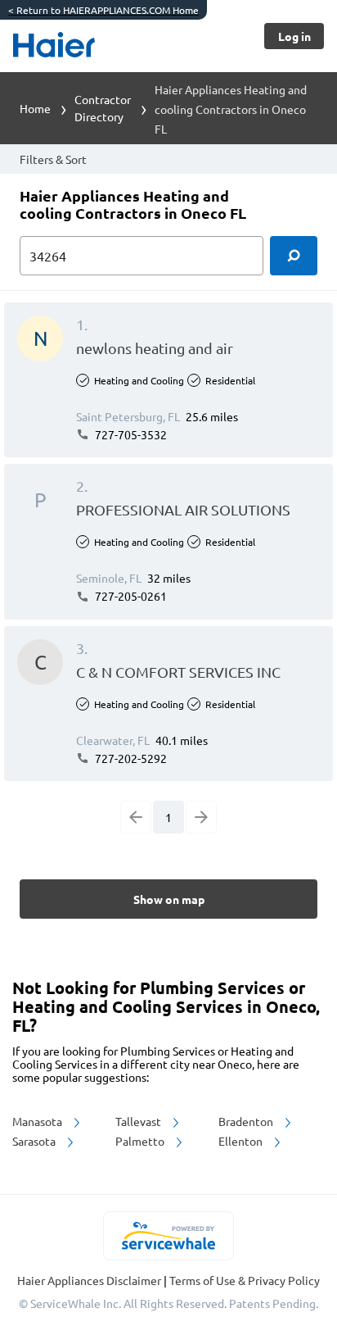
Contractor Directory (102, 108)
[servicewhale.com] (168, 1235)
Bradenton (247, 1121)
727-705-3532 (129, 434)
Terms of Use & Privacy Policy (244, 1280)
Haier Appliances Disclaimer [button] (90, 1280)
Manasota (38, 1121)
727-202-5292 (129, 758)
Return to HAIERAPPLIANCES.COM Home (103, 9)
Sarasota (35, 1140)
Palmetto (141, 1140)
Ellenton (241, 1140)
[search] (293, 255)
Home (35, 108)
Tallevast (139, 1121)
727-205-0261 (129, 595)
